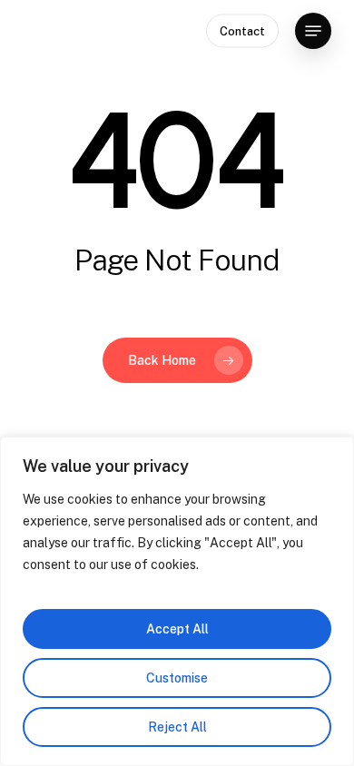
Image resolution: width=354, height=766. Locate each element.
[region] (177, 601)
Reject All (177, 727)
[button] (313, 31)
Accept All (177, 629)
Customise (177, 678)
